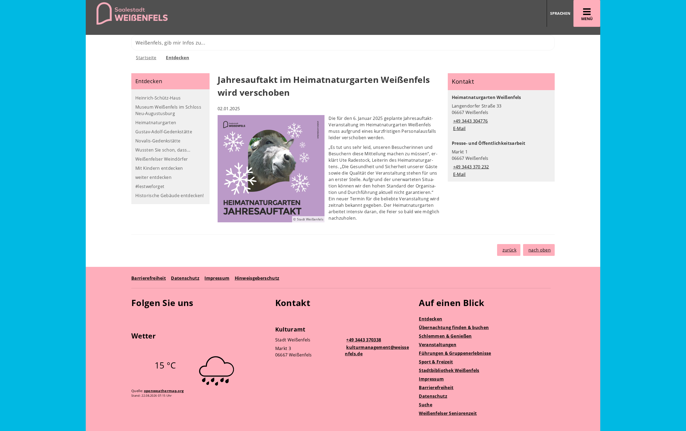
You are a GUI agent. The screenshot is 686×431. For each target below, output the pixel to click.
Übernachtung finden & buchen (454, 327)
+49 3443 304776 (470, 121)
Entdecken (177, 58)
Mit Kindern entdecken (159, 168)
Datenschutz (185, 278)
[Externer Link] (136, 318)
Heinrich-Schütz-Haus (158, 98)
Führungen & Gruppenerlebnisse (455, 353)
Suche (425, 405)
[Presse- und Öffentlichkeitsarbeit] (501, 159)
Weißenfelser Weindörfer (161, 159)
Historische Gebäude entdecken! (169, 195)
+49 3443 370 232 (470, 167)
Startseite (146, 58)
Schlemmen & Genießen (445, 336)
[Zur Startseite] (212, 13)
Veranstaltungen (437, 345)
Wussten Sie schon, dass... (162, 150)
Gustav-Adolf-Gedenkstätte (163, 132)
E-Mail (459, 128)
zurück (509, 250)
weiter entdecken (153, 177)
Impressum (216, 278)
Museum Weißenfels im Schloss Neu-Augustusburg (168, 110)
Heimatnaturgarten (155, 123)
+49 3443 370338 (363, 340)
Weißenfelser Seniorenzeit (448, 413)
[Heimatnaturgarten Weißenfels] (501, 113)
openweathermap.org (164, 390)
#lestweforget (149, 186)
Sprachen (560, 13)
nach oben (539, 250)
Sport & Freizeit (436, 362)
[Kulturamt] (343, 342)
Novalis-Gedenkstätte (157, 141)
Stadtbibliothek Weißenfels (449, 370)
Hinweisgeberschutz (257, 278)
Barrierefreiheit (148, 278)
